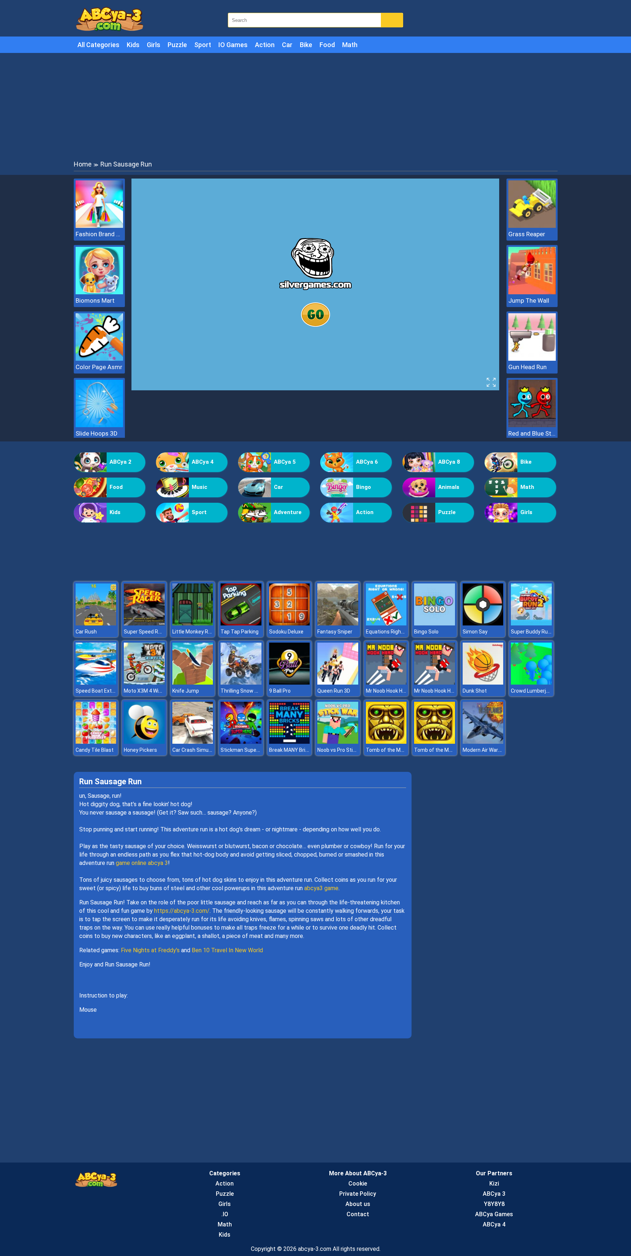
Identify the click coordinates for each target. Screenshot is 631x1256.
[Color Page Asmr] (99, 358)
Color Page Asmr (99, 367)
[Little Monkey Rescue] (192, 623)
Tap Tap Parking (240, 632)
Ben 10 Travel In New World (227, 950)
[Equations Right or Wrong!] (386, 623)
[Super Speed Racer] (144, 623)
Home (83, 164)
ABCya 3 (494, 1193)
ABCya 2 (120, 462)
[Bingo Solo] (434, 623)
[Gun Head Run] (532, 358)
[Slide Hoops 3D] (99, 425)
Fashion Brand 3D (99, 234)
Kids (133, 45)
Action (265, 45)
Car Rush (86, 632)
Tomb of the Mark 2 (389, 750)
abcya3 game (321, 888)
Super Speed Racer (146, 632)
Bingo (363, 487)
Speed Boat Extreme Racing (108, 691)
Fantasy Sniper (334, 632)
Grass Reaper (526, 234)
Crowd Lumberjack (532, 691)
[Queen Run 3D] (337, 682)
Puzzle (177, 45)
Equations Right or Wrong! (396, 632)
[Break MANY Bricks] (289, 741)
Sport (202, 45)
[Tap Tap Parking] (241, 623)
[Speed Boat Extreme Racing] (96, 682)
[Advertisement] (315, 106)
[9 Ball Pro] (289, 682)
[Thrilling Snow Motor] (241, 682)
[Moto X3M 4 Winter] (144, 682)
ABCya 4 (203, 462)
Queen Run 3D (333, 691)
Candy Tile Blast (95, 750)
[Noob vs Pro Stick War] (337, 741)
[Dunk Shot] (483, 682)
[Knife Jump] (192, 682)
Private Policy (357, 1193)
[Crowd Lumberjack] (531, 682)
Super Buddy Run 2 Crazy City (545, 632)
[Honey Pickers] (144, 741)
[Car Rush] (96, 623)
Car (287, 45)
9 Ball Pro (280, 691)
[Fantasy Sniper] (337, 623)
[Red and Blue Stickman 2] (532, 425)
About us (357, 1204)
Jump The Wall (528, 300)
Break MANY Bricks (291, 750)
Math (349, 45)
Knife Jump (185, 691)
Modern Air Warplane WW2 (493, 750)
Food (327, 45)
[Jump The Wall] (532, 292)
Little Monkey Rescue (197, 632)
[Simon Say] (483, 623)
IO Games (233, 45)
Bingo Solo (426, 632)
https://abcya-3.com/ (182, 910)
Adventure (288, 512)
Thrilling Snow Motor (245, 691)
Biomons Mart (95, 300)
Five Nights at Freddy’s (150, 950)
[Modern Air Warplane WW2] (483, 741)
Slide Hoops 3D (97, 433)
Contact (358, 1214)
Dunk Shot (475, 691)
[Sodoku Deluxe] (289, 623)
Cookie (357, 1183)
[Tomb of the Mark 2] (386, 741)
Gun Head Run (527, 367)
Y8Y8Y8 (494, 1204)
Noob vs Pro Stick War (342, 750)
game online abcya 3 (142, 862)
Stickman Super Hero (245, 750)
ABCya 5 (285, 462)
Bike (306, 45)
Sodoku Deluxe (286, 632)
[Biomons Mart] (99, 292)
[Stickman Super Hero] (241, 741)
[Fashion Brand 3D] (99, 225)
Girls (153, 45)
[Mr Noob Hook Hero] (386, 682)
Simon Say (475, 632)
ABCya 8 (449, 462)
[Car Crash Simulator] (192, 741)
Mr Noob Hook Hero (388, 691)
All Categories (98, 45)
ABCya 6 (367, 462)
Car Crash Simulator (195, 750)
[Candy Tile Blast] (96, 741)
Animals (448, 487)
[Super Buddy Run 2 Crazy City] (531, 623)
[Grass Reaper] (532, 225)
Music (199, 487)
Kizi (494, 1183)
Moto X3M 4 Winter (146, 691)
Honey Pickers (140, 750)
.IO (224, 1214)
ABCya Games (494, 1214)
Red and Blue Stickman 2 (532, 433)
